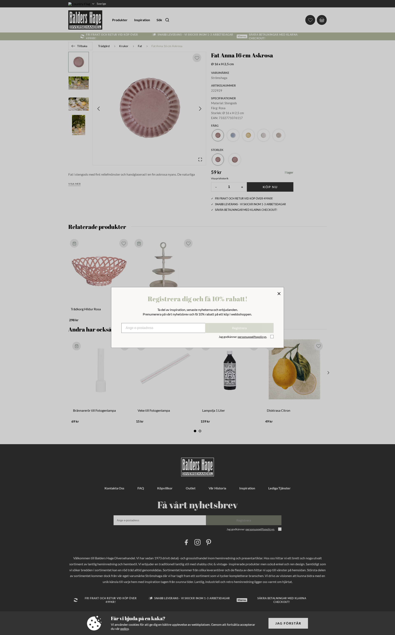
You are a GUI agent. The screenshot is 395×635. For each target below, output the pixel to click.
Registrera (239, 328)
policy (124, 628)
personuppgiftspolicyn (252, 336)
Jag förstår (288, 623)
